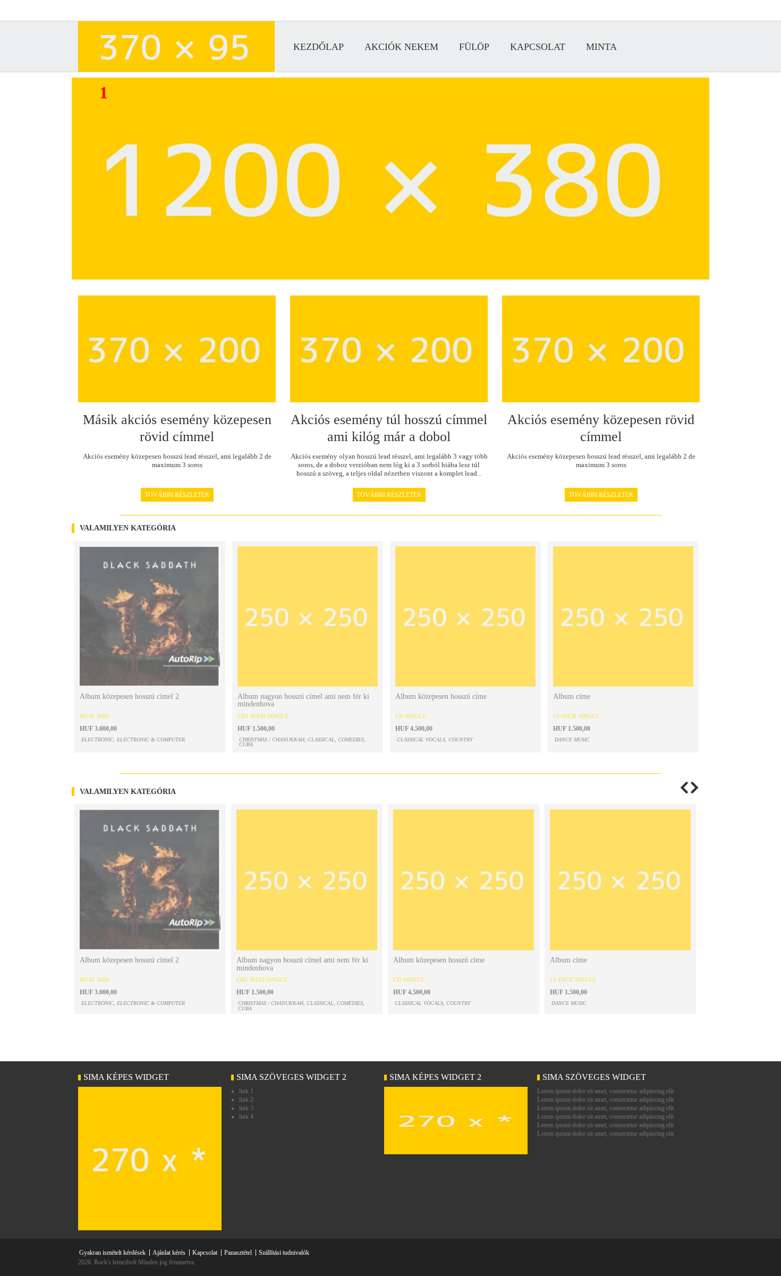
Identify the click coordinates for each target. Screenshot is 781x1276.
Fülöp (474, 46)
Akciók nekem (401, 46)
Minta (601, 46)
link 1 (246, 1091)
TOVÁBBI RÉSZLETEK (177, 494)
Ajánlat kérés (168, 1252)
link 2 (246, 1099)
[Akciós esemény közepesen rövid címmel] (150, 1228)
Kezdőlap (318, 46)
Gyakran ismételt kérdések (112, 1252)
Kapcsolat (537, 46)
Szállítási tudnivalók (284, 1252)
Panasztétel (238, 1252)
